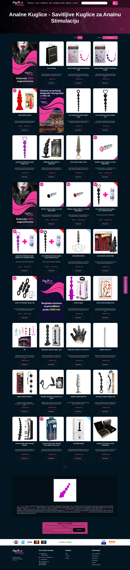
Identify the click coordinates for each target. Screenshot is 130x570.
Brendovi (68, 3)
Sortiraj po (100, 37)
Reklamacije (95, 560)
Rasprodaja (44, 3)
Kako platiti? (95, 558)
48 (79, 37)
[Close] (125, 278)
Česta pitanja (95, 555)
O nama (67, 555)
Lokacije (75, 3)
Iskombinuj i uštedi (59, 3)
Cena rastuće (110, 37)
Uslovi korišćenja (96, 553)
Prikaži (75, 37)
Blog (66, 553)
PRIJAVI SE (79, 529)
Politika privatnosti (96, 564)
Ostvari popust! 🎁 (125, 286)
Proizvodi (30, 3)
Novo (50, 3)
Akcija (37, 3)
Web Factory (14, 560)
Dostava (94, 562)
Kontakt (67, 558)
